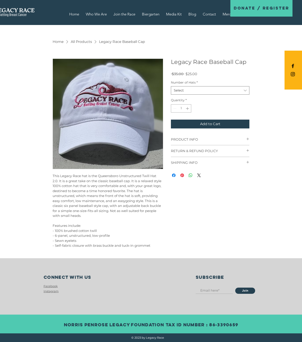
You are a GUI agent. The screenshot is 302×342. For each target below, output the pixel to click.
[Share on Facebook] (173, 175)
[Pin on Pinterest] (182, 175)
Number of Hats (184, 82)
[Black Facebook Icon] (293, 66)
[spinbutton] (181, 108)
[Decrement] (174, 108)
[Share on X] (199, 175)
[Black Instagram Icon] (293, 74)
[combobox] (210, 90)
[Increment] (188, 108)
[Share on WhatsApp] (190, 175)
